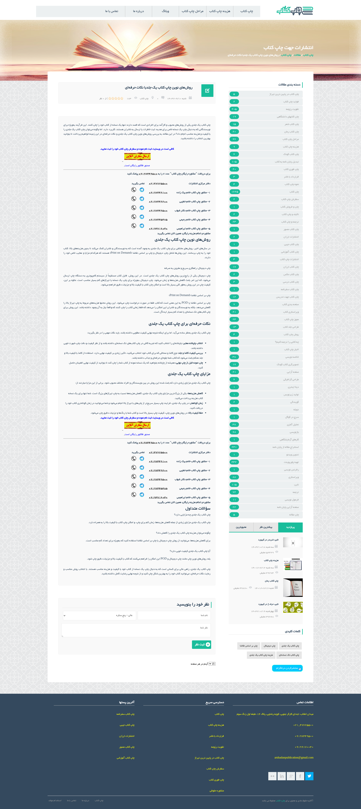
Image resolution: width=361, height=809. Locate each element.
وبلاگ (165, 11)
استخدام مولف (55, 800)
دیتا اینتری (293, 387)
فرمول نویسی (292, 499)
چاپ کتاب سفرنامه (290, 289)
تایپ (296, 484)
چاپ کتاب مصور (291, 229)
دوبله (296, 409)
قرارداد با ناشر (291, 176)
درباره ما (138, 11)
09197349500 (148, 173)
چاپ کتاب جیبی (291, 244)
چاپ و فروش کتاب (290, 206)
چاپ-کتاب (280, 801)
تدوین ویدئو (292, 454)
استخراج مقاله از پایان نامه (286, 447)
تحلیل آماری (293, 424)
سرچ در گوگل (292, 417)
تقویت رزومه (292, 109)
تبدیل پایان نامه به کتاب (287, 161)
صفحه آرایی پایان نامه (288, 507)
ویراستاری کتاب (291, 312)
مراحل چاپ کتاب (192, 11)
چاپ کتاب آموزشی (290, 252)
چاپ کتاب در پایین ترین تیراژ (284, 94)
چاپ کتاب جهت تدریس (287, 297)
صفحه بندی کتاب (290, 304)
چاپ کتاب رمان (291, 131)
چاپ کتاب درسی (291, 282)
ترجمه (296, 492)
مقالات (297, 55)
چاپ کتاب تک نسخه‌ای (289, 655)
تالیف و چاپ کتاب (290, 214)
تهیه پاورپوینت (291, 462)
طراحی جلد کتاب (291, 327)
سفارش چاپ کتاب (290, 199)
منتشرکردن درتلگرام (287, 668)
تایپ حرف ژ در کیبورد (268, 604)
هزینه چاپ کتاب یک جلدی (261, 655)
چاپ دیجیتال (269, 646)
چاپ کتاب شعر (292, 124)
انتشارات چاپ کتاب (289, 259)
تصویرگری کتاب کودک (288, 364)
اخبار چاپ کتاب (291, 349)
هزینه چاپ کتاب (219, 11)
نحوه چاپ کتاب (292, 184)
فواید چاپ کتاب (291, 101)
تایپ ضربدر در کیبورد (268, 540)
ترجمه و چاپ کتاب (290, 221)
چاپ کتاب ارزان (291, 267)
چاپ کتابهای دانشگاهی (288, 116)
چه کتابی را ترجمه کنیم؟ (287, 342)
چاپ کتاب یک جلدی (290, 646)
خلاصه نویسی (292, 357)
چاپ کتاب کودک (291, 154)
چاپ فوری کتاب (291, 169)
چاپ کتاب (246, 11)
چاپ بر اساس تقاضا (249, 646)
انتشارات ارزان (291, 236)
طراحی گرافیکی (291, 379)
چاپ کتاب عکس (291, 274)
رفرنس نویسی (291, 469)
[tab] (290, 527)
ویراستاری (293, 477)
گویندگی (294, 402)
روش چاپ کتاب (291, 334)
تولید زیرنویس (291, 394)
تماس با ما (111, 11)
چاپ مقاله (294, 514)
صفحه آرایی (293, 372)
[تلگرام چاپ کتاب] (141, 192)
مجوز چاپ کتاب (291, 319)
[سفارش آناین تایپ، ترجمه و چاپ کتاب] (137, 160)
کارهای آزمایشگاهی (289, 439)
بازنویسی (294, 432)
